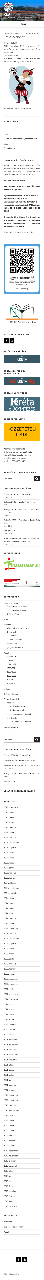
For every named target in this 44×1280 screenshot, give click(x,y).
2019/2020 (11, 680)
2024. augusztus (11, 893)
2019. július (8, 1171)
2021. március (10, 1085)
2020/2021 (11, 676)
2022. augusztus (11, 999)
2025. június (9, 858)
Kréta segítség (13, 614)
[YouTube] (12, 340)
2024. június (9, 903)
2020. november (11, 1100)
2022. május (9, 1014)
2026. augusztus (11, 807)
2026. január (9, 832)
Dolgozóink (11, 632)
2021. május (9, 1075)
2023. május (9, 954)
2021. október (10, 1050)
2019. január (9, 1201)
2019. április (9, 1186)
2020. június (9, 1120)
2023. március (10, 964)
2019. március (10, 1191)
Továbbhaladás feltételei (20, 714)
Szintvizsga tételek (18, 710)
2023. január (9, 974)
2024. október (10, 883)
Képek (6, 1232)
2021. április (9, 1080)
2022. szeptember (11, 994)
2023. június (9, 949)
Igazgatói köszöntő (15, 648)
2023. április (9, 959)
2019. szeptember (11, 1166)
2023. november (11, 928)
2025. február (10, 878)
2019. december (11, 1151)
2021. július (8, 1065)
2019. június (9, 1176)
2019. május (9, 1181)
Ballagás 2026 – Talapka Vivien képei (19, 502)
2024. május (9, 908)
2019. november (11, 1156)
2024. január (9, 923)
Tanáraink (14, 636)
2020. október (10, 1105)
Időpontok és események (14, 1227)
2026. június (9, 812)
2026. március (10, 827)
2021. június (9, 1070)
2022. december (11, 979)
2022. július (9, 1004)
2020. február (10, 1141)
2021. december (11, 1040)
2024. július (9, 898)
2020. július (9, 1115)
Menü (23, 24)
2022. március (10, 1024)
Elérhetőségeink (11, 727)
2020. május (9, 1125)
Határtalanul (12, 644)
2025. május (9, 863)
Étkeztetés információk (17, 606)
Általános (12, 121)
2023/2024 (11, 668)
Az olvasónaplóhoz (18, 706)
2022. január (9, 1035)
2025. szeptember (12, 843)
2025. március (10, 873)
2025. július (9, 853)
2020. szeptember (12, 1110)
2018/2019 (11, 684)
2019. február (9, 1196)
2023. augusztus (11, 944)
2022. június (9, 1009)
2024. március (10, 918)
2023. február (10, 969)
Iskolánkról (8, 625)
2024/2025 (11, 660)
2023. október (10, 933)
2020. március (10, 1136)
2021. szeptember (11, 1055)
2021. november (11, 1045)
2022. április (9, 1019)
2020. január (9, 1146)
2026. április (9, 822)
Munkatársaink (16, 639)
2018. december (11, 1206)
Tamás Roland (30, 33)
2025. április (9, 868)
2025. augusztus (11, 848)
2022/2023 (11, 672)
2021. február (9, 1090)
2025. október (10, 837)
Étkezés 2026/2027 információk (17, 494)
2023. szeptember (12, 939)
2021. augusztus (11, 1060)
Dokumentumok (11, 694)
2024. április (9, 913)
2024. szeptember (12, 888)
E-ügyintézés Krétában (16, 610)
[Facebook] (6, 340)
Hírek (6, 620)
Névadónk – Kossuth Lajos (18, 628)
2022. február (9, 1029)
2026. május (9, 817)
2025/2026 (11, 656)
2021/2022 (11, 664)
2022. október (10, 989)
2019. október (10, 1161)
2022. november (11, 984)
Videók (7, 689)
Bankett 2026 (10, 531)
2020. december (11, 1095)
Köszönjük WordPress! (12, 1274)
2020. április (9, 1131)
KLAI (8, 14)
